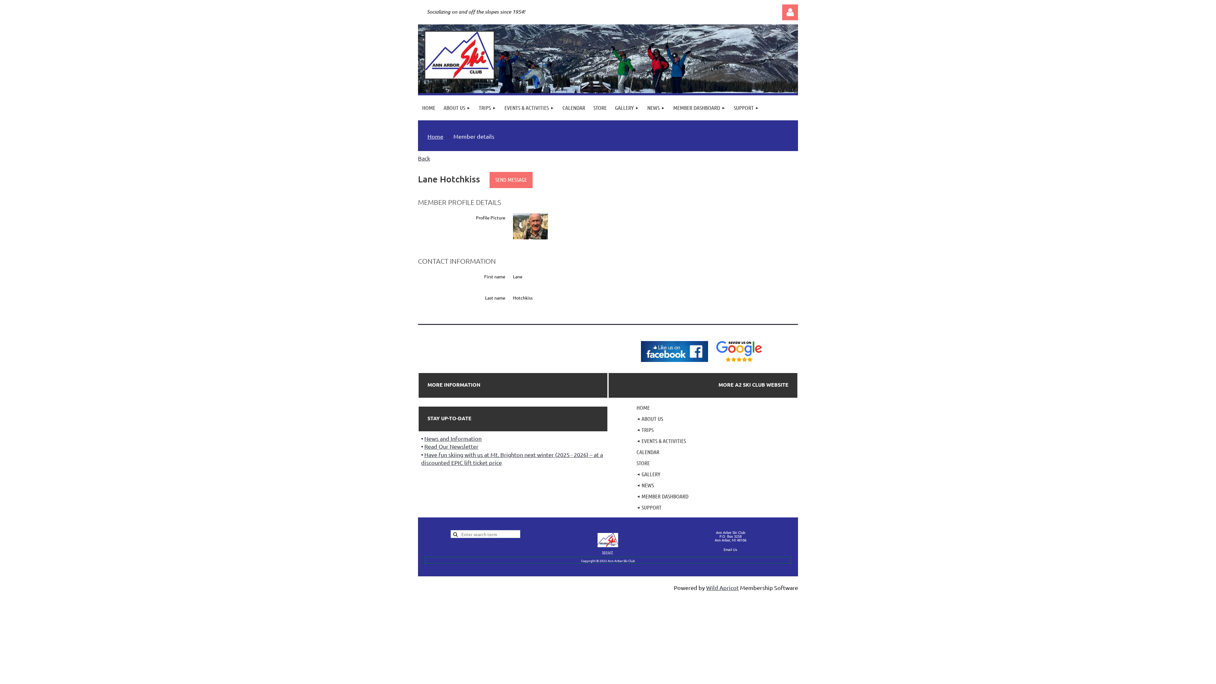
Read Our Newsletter (451, 446)
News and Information (453, 438)
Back (424, 158)
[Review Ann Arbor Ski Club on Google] (739, 362)
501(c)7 (607, 552)
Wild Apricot (722, 587)
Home (435, 136)
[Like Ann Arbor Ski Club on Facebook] (674, 362)
